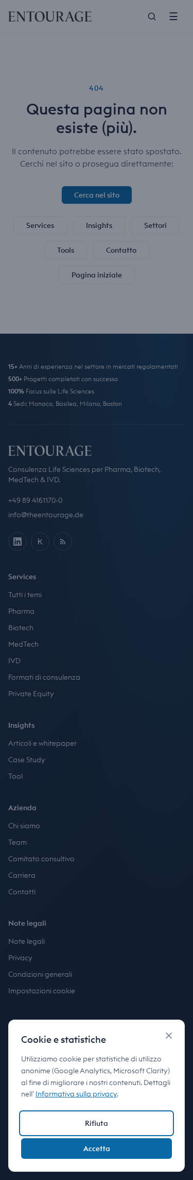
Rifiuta (96, 1123)
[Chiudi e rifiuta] (169, 1035)
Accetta (96, 1148)
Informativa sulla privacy (76, 1094)
